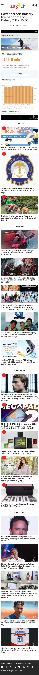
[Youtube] (24, 667)
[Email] (2, 667)
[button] (2, 5)
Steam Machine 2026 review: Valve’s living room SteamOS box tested (18, 452)
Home (3, 663)
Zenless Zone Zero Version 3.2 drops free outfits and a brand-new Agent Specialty (18, 280)
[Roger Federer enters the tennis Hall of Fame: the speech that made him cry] (19, 610)
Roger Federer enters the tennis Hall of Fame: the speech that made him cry (18, 623)
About (9, 663)
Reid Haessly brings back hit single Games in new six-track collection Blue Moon (17, 252)
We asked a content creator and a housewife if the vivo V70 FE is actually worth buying (17, 479)
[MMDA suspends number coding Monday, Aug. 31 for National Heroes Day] (19, 637)
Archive (28, 663)
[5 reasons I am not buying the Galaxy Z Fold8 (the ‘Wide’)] (19, 493)
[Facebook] (6, 667)
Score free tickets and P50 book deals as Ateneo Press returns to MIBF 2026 (19, 148)
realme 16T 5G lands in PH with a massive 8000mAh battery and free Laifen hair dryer (18, 362)
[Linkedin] (15, 667)
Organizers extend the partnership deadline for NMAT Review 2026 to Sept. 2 (17, 190)
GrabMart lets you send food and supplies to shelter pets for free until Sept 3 (18, 218)
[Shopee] (28, 667)
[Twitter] (19, 667)
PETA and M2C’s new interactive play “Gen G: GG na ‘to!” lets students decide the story (18, 335)
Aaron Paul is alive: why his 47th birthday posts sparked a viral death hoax (18, 539)
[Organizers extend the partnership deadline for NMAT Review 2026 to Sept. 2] (19, 170)
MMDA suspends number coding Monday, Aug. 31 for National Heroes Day (18, 650)
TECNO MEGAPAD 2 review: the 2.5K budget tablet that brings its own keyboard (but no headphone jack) (18, 426)
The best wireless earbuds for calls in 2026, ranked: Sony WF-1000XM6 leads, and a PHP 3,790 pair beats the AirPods (19, 397)
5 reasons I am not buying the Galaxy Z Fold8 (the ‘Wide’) (18, 505)
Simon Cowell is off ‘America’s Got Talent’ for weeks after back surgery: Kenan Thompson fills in (18, 566)
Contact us (18, 663)
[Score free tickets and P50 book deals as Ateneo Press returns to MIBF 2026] (19, 136)
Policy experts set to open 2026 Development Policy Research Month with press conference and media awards (19, 594)
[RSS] (32, 667)
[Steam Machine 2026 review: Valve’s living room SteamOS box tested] (19, 440)
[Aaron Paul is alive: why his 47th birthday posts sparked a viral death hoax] (19, 525)
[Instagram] (10, 667)
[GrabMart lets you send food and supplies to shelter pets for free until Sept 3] (19, 205)
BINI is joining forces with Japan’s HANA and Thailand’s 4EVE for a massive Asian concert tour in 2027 (17, 307)
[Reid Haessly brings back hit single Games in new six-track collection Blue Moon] (19, 239)
